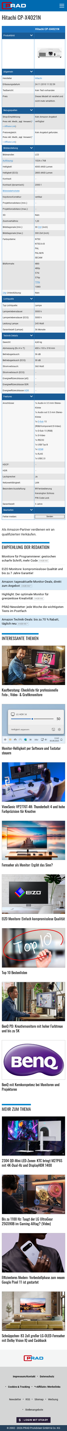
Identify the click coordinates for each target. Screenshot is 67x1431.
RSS (28, 1399)
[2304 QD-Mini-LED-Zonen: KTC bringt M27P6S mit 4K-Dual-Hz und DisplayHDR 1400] (33, 1136)
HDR (26, 390)
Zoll (40, 227)
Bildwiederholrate (11, 191)
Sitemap (39, 1399)
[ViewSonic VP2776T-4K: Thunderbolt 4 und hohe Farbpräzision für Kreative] (33, 782)
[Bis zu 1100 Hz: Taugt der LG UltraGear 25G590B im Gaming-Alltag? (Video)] (33, 1194)
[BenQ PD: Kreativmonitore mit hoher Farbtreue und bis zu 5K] (33, 1001)
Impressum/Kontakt (24, 1376)
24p (4, 293)
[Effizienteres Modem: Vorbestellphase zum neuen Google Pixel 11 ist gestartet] (33, 1253)
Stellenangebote (34, 1409)
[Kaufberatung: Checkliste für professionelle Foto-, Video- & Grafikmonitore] (33, 665)
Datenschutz (47, 1376)
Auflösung (8, 160)
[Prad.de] (14, 5)
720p (37, 282)
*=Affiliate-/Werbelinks (47, 1386)
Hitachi (38, 78)
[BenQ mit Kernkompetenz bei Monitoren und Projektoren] (33, 1060)
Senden (49, 516)
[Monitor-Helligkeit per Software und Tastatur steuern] (33, 724)
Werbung (53, 1399)
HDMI (40, 449)
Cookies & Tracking (19, 1386)
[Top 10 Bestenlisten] (33, 948)
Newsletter (15, 1399)
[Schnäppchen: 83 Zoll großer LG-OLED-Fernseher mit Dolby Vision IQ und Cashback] (33, 1311)
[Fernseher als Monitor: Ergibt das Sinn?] (33, 840)
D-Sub (41, 421)
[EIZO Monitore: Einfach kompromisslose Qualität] (33, 894)
